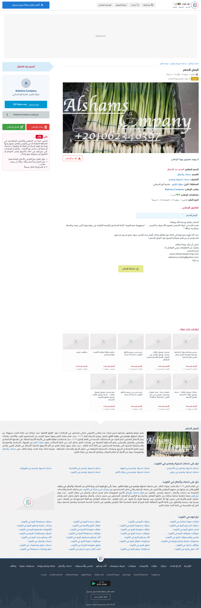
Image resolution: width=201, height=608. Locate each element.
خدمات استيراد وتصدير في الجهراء (135, 468)
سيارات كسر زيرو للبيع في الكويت (184, 525)
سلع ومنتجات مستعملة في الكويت (36, 549)
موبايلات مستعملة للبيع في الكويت (84, 533)
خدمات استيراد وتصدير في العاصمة (84, 468)
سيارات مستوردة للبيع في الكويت (135, 525)
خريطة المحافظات (71, 575)
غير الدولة (146, 5)
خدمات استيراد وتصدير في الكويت (85, 472)
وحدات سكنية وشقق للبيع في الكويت (34, 525)
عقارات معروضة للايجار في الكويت (85, 529)
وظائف (13, 566)
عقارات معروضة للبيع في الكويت (135, 529)
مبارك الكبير (164, 64)
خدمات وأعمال (193, 64)
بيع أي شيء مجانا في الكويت (95, 489)
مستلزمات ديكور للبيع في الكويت (135, 549)
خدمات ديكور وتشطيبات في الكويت (35, 545)
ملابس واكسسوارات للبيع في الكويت (182, 537)
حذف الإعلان (37, 127)
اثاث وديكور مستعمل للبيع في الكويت (83, 537)
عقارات (154, 566)
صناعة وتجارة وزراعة (46, 566)
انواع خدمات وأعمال (134, 493)
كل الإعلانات (175, 566)
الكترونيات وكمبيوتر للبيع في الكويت (35, 529)
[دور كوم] (100, 559)
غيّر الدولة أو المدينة (141, 575)
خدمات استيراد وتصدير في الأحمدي (183, 468)
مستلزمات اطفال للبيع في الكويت (134, 541)
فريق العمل (126, 575)
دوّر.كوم (195, 496)
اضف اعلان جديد (100, 597)
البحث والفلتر (99, 575)
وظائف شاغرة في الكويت (187, 545)
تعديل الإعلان (13, 127)
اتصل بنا (44, 575)
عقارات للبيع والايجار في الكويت (86, 525)
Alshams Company (174, 189)
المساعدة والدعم (105, 5)
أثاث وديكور (101, 566)
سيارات (163, 566)
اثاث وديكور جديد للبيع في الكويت (36, 537)
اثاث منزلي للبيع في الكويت (186, 549)
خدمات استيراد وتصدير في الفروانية (36, 468)
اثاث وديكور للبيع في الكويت (137, 537)
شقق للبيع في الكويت (139, 545)
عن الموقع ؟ (155, 575)
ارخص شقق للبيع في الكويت (186, 529)
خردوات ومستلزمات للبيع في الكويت (35, 533)
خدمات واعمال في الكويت (40, 541)
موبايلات (132, 566)
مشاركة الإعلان (128, 269)
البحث (133, 5)
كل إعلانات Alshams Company (25, 115)
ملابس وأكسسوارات (84, 566)
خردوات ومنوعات (117, 566)
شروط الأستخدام (113, 575)
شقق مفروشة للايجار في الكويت (85, 545)
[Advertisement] (100, 36)
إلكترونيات (143, 566)
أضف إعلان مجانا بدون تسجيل (26, 6)
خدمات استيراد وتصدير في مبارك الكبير (132, 472)
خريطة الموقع (121, 5)
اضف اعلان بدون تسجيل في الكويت (84, 549)
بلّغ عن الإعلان (71, 158)
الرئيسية (187, 566)
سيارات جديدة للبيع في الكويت (86, 522)
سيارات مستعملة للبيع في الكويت (36, 522)
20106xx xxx (26, 104)
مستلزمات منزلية (26, 566)
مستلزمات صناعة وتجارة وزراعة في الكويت (180, 541)
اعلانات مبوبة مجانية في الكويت (184, 522)
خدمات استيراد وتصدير (178, 64)
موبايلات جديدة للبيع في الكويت (135, 533)
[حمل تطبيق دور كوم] (100, 583)
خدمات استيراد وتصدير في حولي (184, 472)
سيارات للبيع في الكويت (139, 522)
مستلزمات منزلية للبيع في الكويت (85, 541)
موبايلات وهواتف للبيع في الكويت (183, 533)
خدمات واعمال (9, 449)
